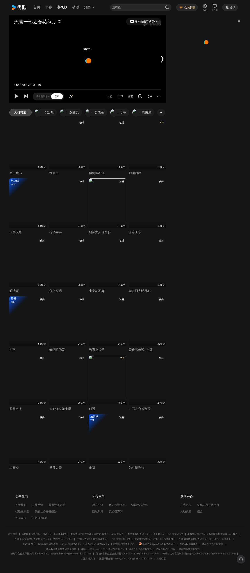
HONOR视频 (39, 518)
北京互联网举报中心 (212, 543)
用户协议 (97, 504)
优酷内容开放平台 (208, 504)
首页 (36, 7)
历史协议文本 (117, 504)
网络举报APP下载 (165, 548)
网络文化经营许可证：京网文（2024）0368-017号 (97, 534)
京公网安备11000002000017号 (159, 543)
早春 (48, 7)
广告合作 (185, 504)
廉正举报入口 (88, 558)
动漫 (75, 7)
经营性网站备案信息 (124, 543)
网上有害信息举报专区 (140, 548)
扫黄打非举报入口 (89, 548)
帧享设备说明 (57, 504)
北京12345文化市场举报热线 (61, 548)
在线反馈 (37, 504)
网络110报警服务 (189, 543)
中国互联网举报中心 (113, 548)
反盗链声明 (116, 511)
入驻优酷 (185, 511)
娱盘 (200, 511)
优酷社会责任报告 (46, 511)
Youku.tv (20, 518)
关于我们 (20, 504)
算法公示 (161, 558)
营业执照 (12, 534)
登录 (57, 96)
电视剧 (62, 7)
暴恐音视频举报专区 (189, 548)
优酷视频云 (22, 511)
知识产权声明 (139, 504)
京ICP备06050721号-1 (97, 543)
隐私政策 (97, 511)
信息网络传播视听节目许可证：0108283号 (43, 534)
